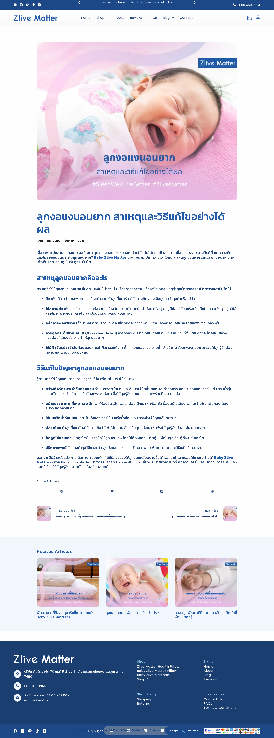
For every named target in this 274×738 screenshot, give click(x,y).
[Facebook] (15, 4)
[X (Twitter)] (162, 491)
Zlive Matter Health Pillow (158, 666)
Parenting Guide (48, 241)
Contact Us (213, 699)
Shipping (144, 699)
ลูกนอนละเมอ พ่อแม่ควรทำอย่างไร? (133, 612)
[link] (137, 2)
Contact (186, 17)
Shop (100, 17)
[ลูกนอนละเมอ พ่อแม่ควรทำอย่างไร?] (137, 582)
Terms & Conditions (220, 707)
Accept (173, 730)
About (119, 17)
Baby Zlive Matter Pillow (157, 670)
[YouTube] (39, 4)
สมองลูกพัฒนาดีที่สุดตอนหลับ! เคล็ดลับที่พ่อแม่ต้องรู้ (206, 615)
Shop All (143, 679)
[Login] (258, 17)
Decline (193, 730)
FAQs (153, 17)
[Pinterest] (212, 491)
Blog (166, 17)
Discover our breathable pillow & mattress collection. (137, 2)
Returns (143, 703)
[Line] (27, 4)
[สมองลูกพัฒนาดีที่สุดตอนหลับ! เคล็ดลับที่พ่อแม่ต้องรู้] (206, 582)
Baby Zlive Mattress (153, 675)
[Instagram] (21, 4)
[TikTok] (33, 4)
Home (85, 17)
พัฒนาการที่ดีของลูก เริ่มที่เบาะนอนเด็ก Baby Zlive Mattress (66, 615)
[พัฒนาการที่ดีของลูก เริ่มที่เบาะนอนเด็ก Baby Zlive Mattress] (68, 582)
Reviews (136, 17)
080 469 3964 (249, 5)
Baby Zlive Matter (110, 257)
